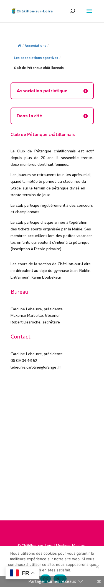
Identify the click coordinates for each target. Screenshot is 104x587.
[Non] (97, 566)
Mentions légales (70, 545)
